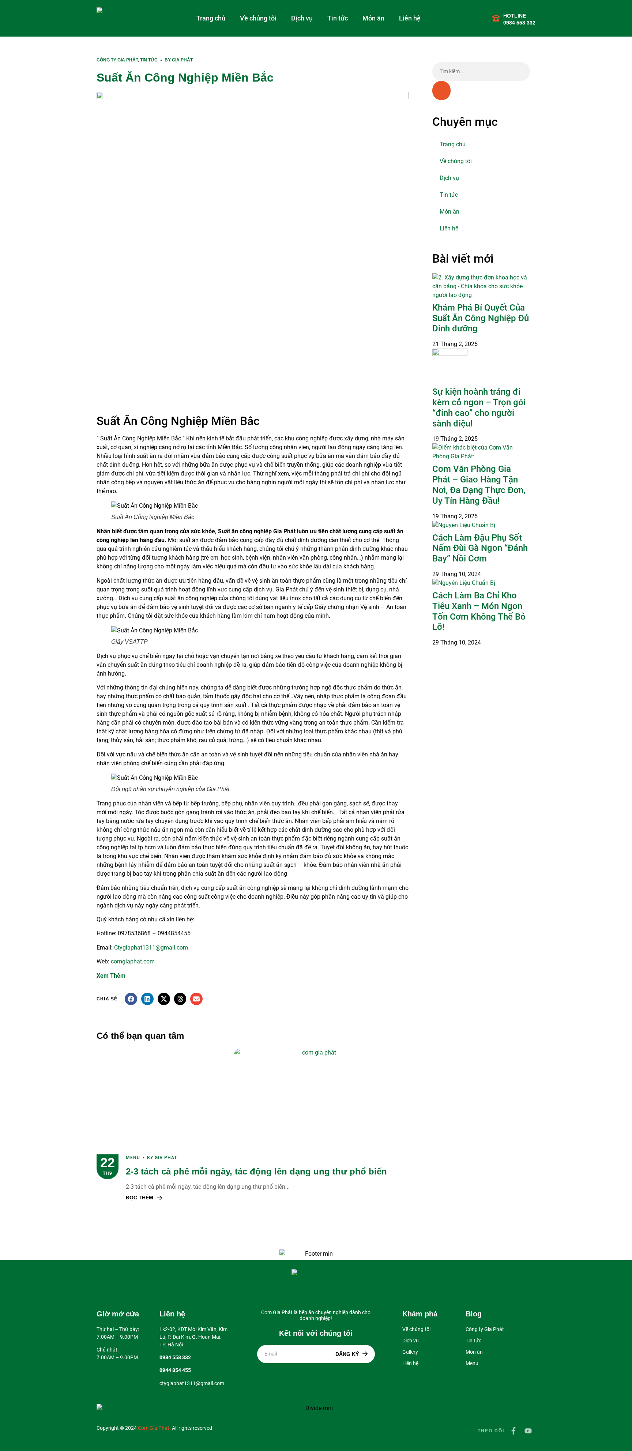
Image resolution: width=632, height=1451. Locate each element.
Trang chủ (210, 18)
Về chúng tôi (258, 18)
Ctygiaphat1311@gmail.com (151, 947)
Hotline (514, 16)
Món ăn (373, 18)
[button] (131, 999)
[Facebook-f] (513, 1431)
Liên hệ (410, 18)
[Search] (441, 90)
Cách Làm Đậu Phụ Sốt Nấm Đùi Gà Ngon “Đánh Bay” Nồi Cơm (480, 548)
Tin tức (337, 18)
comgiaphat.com (133, 961)
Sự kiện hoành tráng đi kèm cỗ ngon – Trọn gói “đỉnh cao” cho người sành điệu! (479, 407)
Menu (133, 1157)
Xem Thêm (111, 975)
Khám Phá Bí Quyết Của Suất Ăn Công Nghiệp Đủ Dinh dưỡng (480, 318)
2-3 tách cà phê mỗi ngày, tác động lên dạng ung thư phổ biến (256, 1171)
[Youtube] (528, 1431)
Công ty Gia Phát (117, 60)
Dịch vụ (302, 18)
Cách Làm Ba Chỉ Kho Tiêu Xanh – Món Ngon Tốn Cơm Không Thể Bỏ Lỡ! (479, 611)
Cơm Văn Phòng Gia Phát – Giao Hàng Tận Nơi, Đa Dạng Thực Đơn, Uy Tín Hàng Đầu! (478, 484)
